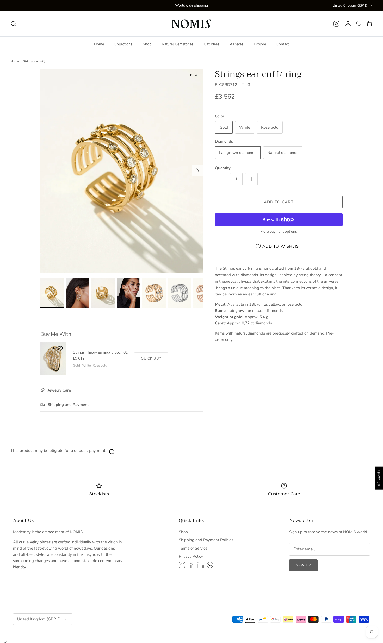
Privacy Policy (191, 556)
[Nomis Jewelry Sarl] (191, 23)
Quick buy (151, 358)
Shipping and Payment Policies (206, 540)
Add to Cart (279, 202)
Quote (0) (378, 478)
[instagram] (336, 24)
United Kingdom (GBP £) (350, 5)
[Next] (197, 170)
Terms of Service (193, 548)
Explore (260, 44)
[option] (121, 171)
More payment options (278, 232)
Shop (147, 44)
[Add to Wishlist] (60, 348)
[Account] (348, 24)
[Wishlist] (358, 23)
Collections (123, 44)
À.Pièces (236, 44)
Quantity (223, 168)
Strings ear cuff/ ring (37, 61)
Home (99, 44)
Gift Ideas (211, 44)
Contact (282, 44)
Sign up (303, 565)
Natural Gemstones (177, 44)
